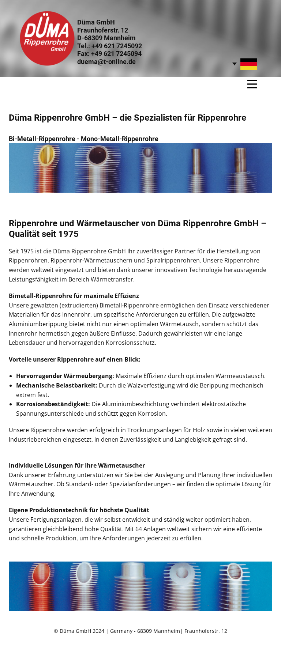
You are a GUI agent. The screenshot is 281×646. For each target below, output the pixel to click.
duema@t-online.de (106, 61)
